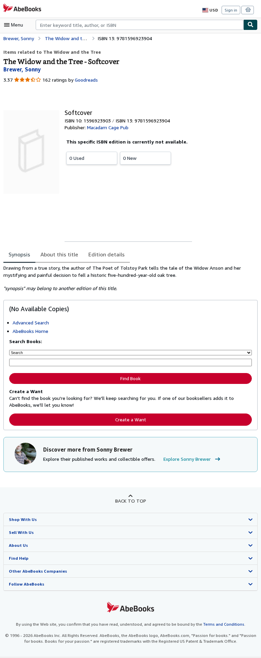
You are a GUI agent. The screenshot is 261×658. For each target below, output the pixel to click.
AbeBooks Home (30, 331)
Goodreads (86, 80)
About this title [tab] (59, 254)
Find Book (130, 378)
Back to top (130, 501)
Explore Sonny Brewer (187, 459)
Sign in (231, 10)
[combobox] (139, 25)
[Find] (250, 25)
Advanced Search (31, 322)
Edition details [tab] (106, 254)
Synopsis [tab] (19, 254)
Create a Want (130, 419)
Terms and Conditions (223, 624)
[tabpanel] (127, 278)
